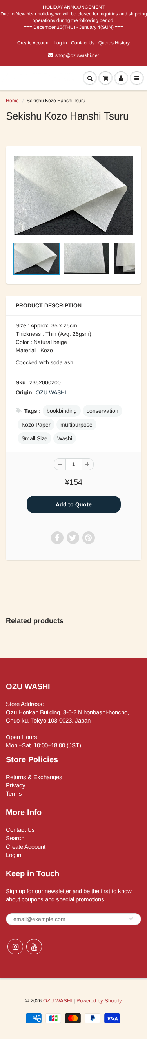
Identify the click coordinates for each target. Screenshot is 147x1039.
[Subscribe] (131, 918)
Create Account (33, 43)
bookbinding (62, 411)
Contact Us (82, 43)
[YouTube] (34, 946)
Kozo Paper (36, 424)
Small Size (34, 438)
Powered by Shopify (99, 1001)
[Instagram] (15, 946)
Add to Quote (74, 504)
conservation (102, 411)
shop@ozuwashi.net (77, 55)
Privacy (15, 785)
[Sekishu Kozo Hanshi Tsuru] (73, 195)
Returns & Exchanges (34, 777)
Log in (60, 43)
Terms (14, 793)
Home (12, 100)
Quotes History (114, 43)
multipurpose (76, 424)
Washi (64, 438)
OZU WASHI (51, 392)
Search (15, 838)
